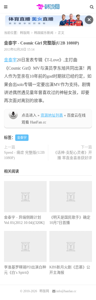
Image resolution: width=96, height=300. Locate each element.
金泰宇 (10, 60)
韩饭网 (48, 6)
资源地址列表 (52, 115)
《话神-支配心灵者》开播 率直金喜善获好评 (72, 155)
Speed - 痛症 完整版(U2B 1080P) (24, 155)
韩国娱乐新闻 (43, 33)
